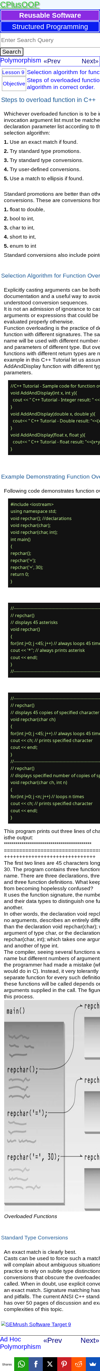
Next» (90, 61)
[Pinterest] (64, 1364)
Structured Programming (50, 26)
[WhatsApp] (21, 1364)
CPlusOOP (19, 4)
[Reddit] (78, 1364)
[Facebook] (36, 1364)
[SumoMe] (93, 1364)
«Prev (52, 61)
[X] (50, 1364)
